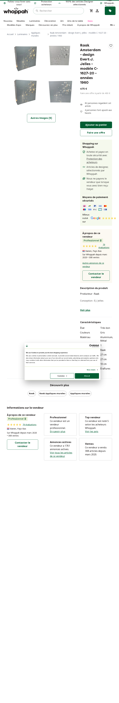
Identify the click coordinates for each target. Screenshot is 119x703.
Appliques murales (35, 34)
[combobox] (60, 10)
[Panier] (91, 11)
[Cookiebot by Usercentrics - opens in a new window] (90, 345)
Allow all (87, 376)
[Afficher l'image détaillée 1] (23, 57)
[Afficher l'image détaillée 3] (23, 92)
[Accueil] (15, 11)
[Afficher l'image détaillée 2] (58, 57)
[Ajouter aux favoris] (110, 45)
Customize (61, 376)
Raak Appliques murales (52, 393)
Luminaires (22, 34)
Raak (32, 393)
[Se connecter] (97, 11)
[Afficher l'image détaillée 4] (58, 92)
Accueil (10, 34)
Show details (91, 369)
